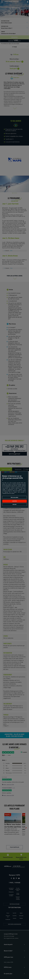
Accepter (14, 501)
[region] (14, 489)
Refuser (14, 504)
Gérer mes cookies (14, 497)
